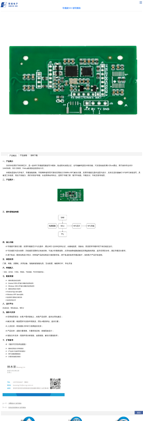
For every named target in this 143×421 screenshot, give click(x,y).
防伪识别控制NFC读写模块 (17, 407)
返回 (139, 412)
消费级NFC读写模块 (14, 403)
